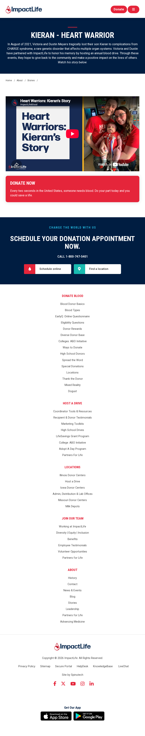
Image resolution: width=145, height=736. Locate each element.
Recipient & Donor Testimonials (72, 417)
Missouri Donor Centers (72, 500)
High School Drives (72, 430)
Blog (72, 596)
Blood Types (72, 310)
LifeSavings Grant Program (72, 436)
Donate (119, 9)
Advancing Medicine (72, 621)
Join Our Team (72, 518)
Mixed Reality (73, 385)
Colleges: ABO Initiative (73, 341)
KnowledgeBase (103, 666)
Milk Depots (73, 506)
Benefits (73, 539)
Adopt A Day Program (72, 449)
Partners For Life (72, 455)
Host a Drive (72, 403)
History (72, 578)
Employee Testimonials (72, 545)
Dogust (72, 391)
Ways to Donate (72, 347)
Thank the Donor (72, 378)
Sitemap (45, 666)
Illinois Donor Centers (72, 475)
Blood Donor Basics (72, 304)
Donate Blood (72, 296)
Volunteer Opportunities (72, 551)
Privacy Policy (26, 666)
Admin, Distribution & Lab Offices (73, 494)
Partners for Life (72, 557)
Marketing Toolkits (72, 423)
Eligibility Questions (72, 322)
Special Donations (73, 366)
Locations (72, 372)
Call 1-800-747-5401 (72, 256)
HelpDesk (82, 666)
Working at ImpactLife (72, 526)
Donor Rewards (72, 329)
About (72, 570)
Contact (72, 584)
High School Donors (72, 353)
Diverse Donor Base (73, 335)
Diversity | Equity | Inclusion (72, 532)
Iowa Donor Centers (72, 487)
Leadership (72, 609)
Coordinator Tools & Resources (72, 411)
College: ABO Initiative (72, 442)
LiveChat (123, 666)
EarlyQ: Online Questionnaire (72, 316)
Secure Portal (63, 666)
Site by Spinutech (72, 674)
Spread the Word (72, 360)
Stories (72, 602)
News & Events (72, 590)
